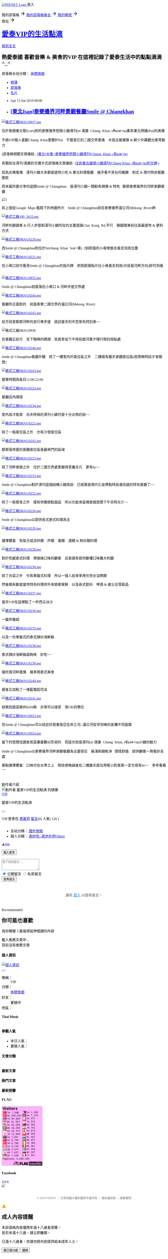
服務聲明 (125, 1198)
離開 (25, 1250)
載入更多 (9, 852)
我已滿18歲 (11, 1250)
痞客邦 (24, 819)
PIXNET (51, 1198)
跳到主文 (9, 46)
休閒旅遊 (38, 74)
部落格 (15, 88)
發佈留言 (9, 879)
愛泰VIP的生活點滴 (32, 34)
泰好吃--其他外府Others (47, 836)
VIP (4, 794)
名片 (14, 93)
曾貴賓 (5, 1182)
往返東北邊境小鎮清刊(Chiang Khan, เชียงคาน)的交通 (116, 163)
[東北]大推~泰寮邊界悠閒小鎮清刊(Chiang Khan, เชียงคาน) (82, 154)
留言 (34, 819)
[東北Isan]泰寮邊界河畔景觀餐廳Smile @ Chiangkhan (72, 111)
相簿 (14, 82)
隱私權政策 (109, 1198)
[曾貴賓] (3, 1186)
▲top (6, 844)
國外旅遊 (36, 831)
